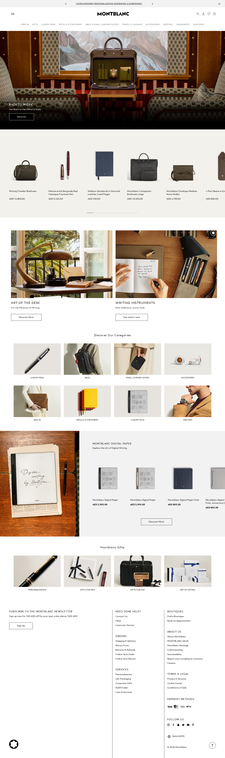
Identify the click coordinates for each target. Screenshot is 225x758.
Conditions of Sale (177, 688)
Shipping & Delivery (126, 641)
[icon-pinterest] (193, 725)
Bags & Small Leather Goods (102, 25)
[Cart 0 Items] (214, 14)
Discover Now (26, 317)
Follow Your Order (125, 654)
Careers (171, 663)
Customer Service (125, 625)
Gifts (35, 25)
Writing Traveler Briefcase (22, 191)
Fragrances (183, 25)
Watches (168, 25)
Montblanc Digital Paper (105, 500)
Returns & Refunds (125, 650)
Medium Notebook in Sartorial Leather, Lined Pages (104, 192)
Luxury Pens (48, 25)
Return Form (122, 646)
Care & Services (124, 692)
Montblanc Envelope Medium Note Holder (182, 192)
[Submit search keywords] (197, 13)
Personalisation (124, 674)
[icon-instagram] (168, 725)
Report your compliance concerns (185, 659)
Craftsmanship (175, 650)
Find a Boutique (175, 616)
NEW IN (25, 25)
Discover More (156, 522)
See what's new (131, 317)
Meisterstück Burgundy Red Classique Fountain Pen (63, 192)
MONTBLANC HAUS (178, 641)
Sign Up (21, 626)
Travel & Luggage (132, 25)
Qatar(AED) (178, 736)
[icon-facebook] (173, 725)
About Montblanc (176, 637)
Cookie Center (174, 683)
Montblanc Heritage (177, 646)
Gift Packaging (123, 679)
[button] (203, 13)
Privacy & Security (176, 679)
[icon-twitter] (183, 725)
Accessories (153, 25)
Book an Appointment (179, 621)
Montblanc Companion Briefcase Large (139, 192)
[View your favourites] (209, 14)
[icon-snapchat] (178, 725)
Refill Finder (122, 688)
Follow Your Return (126, 659)
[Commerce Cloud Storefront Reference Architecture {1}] (113, 14)
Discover (198, 25)
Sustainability (174, 654)
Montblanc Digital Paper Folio (183, 500)
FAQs (118, 621)
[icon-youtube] (188, 725)
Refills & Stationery (70, 25)
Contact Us (122, 616)
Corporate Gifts (124, 683)
